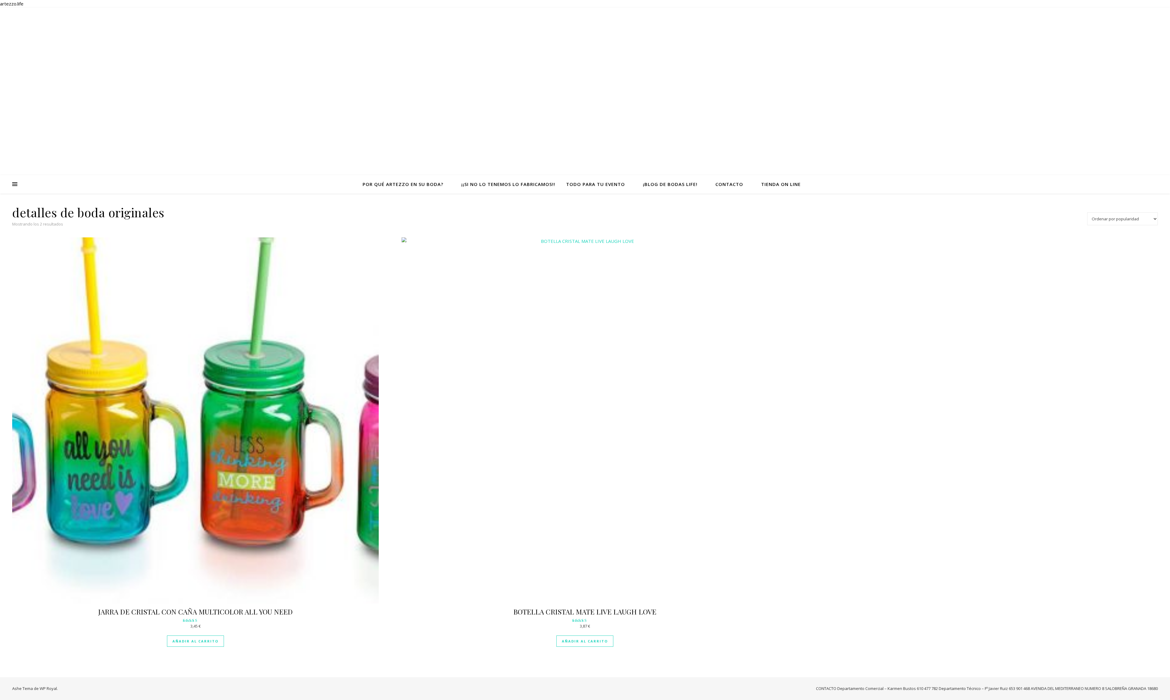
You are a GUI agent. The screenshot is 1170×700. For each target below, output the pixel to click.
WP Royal (48, 688)
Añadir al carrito (195, 641)
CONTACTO (729, 184)
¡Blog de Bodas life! (670, 184)
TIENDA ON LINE (781, 184)
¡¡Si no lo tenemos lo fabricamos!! (508, 184)
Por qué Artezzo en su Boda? (403, 184)
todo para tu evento (595, 184)
